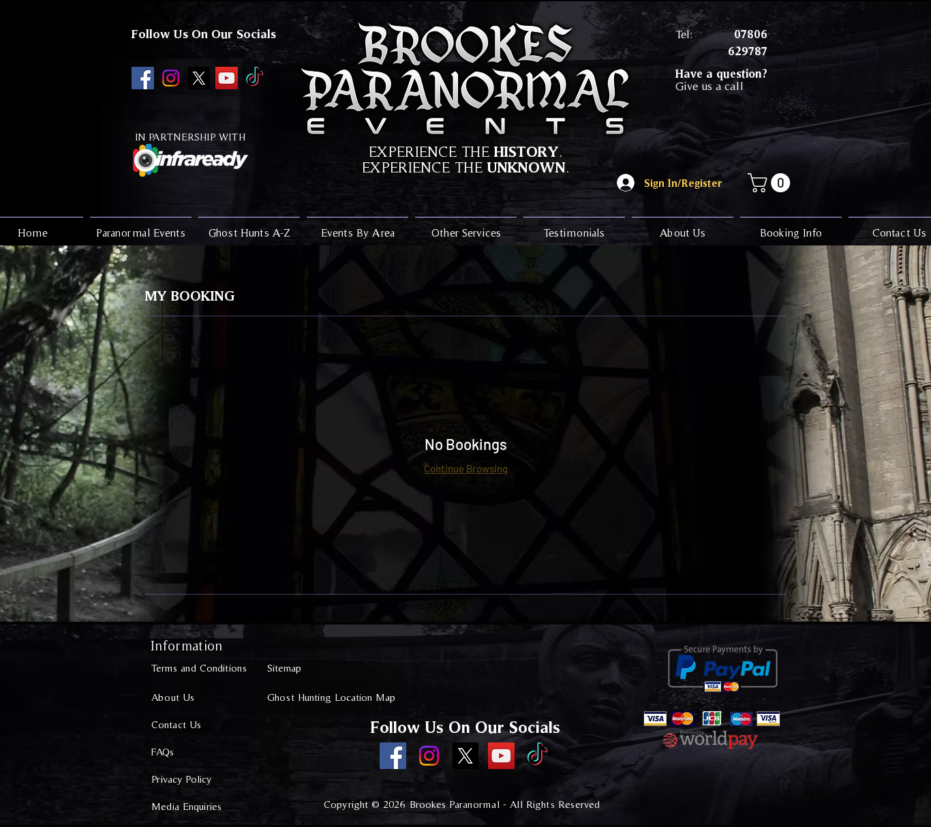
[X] (198, 78)
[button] (771, 182)
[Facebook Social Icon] (143, 78)
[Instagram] (170, 78)
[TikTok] (254, 78)
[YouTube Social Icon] (226, 78)
